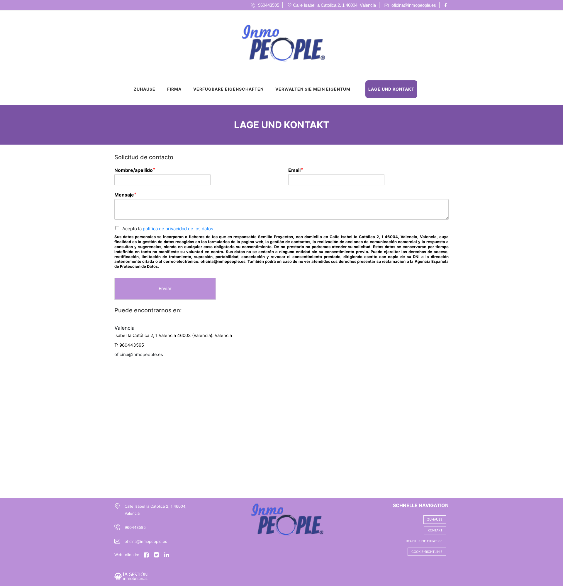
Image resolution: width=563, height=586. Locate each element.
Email (294, 170)
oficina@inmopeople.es (146, 541)
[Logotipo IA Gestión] (275, 42)
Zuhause (144, 89)
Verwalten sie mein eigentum (312, 89)
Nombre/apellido (133, 170)
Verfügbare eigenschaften (228, 89)
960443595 (135, 527)
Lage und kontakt (391, 89)
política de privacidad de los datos (178, 228)
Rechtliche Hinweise (424, 541)
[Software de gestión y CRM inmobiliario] (130, 575)
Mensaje (124, 195)
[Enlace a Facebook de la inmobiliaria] (446, 5)
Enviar (165, 288)
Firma (174, 89)
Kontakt (435, 530)
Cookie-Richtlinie (426, 552)
